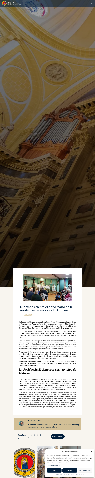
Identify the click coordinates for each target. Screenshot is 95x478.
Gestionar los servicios (54, 465)
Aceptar (54, 470)
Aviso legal (81, 474)
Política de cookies (60, 474)
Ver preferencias (85, 470)
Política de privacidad (71, 474)
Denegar (70, 470)
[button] (91, 452)
